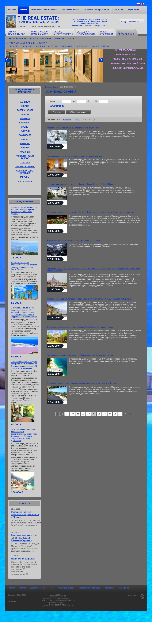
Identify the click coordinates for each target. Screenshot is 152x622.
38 (115, 413)
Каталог (23, 10)
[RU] (138, 5)
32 (83, 413)
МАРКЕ (24, 139)
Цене (77, 120)
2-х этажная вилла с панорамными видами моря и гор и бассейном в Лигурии (82, 383)
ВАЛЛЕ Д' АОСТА (25, 110)
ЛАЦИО (24, 127)
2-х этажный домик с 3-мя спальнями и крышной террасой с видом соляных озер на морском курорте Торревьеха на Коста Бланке (24, 312)
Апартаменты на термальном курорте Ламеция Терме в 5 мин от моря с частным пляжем (24, 210)
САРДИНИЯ (25, 148)
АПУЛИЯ (25, 106)
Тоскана (83, 46)
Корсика (43, 43)
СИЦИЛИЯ (25, 152)
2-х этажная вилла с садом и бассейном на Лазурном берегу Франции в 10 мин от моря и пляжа (90, 212)
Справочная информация (96, 10)
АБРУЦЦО (25, 102)
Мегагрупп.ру (133, 595)
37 (110, 413)
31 (78, 413)
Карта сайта (133, 10)
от (59, 101)
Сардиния (27, 46)
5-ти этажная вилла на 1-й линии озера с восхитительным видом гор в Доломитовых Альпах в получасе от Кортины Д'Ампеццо (24, 435)
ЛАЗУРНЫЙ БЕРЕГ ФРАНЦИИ (25, 172)
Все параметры (57, 105)
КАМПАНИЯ (24, 123)
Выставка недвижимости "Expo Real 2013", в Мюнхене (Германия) (24, 538)
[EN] (142, 5)
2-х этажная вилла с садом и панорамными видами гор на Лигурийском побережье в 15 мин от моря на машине (24, 364)
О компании (118, 10)
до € (81, 101)
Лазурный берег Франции (22, 43)
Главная (12, 10)
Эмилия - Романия (100, 46)
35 (99, 413)
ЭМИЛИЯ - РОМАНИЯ (25, 167)
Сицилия (40, 46)
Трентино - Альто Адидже (62, 46)
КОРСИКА (24, 177)
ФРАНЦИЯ (59, 39)
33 (88, 413)
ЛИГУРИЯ (25, 131)
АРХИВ (71, 39)
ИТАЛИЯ (34, 39)
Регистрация (133, 22)
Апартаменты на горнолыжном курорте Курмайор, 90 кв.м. (73, 128)
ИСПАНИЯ (46, 39)
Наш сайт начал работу (23, 558)
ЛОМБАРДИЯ (25, 135)
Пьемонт (13, 46)
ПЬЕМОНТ (25, 143)
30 (72, 413)
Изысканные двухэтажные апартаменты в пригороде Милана (74, 156)
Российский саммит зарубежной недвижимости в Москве (25, 514)
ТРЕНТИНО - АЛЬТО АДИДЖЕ (25, 157)
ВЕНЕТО (25, 114)
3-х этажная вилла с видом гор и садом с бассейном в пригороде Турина (80, 327)
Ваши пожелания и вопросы (44, 10)
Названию (67, 120)
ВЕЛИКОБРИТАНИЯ (17, 39)
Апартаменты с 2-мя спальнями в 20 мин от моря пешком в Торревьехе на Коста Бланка (24, 265)
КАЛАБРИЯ (25, 118)
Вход (123, 22)
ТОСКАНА (25, 162)
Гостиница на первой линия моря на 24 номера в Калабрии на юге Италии (80, 355)
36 (104, 413)
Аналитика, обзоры (71, 10)
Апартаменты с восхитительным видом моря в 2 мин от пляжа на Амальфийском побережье (89, 299)
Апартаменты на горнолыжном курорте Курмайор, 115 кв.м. (73, 240)
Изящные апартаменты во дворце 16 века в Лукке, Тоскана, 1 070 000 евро (80, 184)
